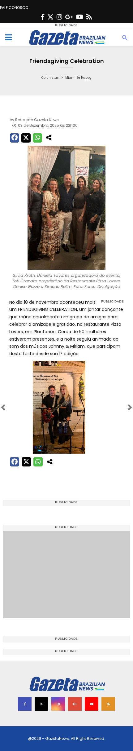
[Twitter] (50, 17)
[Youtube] (79, 17)
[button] (18, 407)
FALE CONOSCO (14, 7)
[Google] (69, 17)
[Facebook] (42, 17)
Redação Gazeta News (37, 119)
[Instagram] (59, 17)
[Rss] (89, 17)
